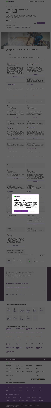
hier (36, 206)
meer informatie (28, 207)
